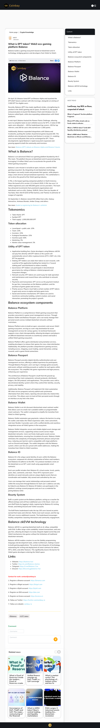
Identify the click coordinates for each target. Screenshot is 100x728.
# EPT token (24, 616)
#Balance (13, 616)
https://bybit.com (35, 588)
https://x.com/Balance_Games (29, 564)
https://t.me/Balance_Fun (29, 566)
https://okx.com (34, 592)
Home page (13, 32)
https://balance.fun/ (26, 562)
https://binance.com (38, 580)
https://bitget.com (35, 584)
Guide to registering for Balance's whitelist (31, 205)
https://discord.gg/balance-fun (29, 569)
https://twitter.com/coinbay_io (34, 600)
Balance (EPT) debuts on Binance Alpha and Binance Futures (38, 147)
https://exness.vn (37, 596)
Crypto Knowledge (27, 32)
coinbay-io (28, 604)
